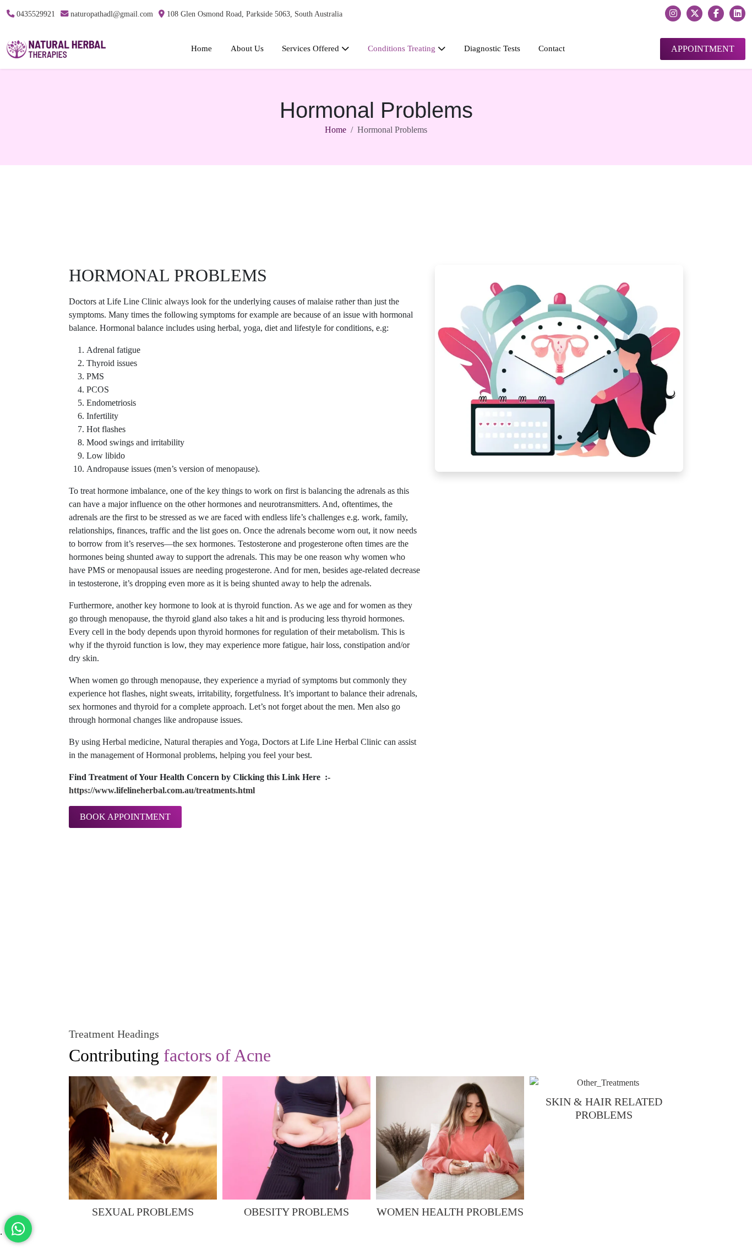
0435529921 (34, 13)
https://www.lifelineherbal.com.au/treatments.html (162, 790)
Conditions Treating (403, 48)
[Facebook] (716, 13)
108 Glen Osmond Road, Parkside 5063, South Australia (253, 13)
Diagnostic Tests (492, 48)
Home (201, 48)
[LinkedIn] (737, 13)
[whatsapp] (18, 1228)
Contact (551, 48)
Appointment (702, 48)
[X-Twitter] (694, 13)
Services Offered (311, 48)
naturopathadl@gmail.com (110, 13)
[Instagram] (673, 13)
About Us (247, 48)
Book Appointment (125, 816)
